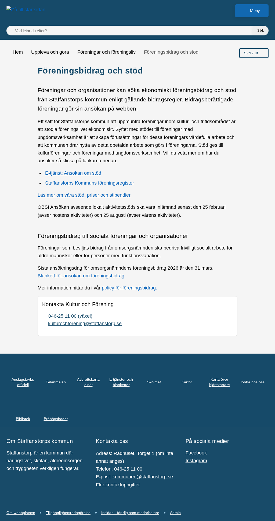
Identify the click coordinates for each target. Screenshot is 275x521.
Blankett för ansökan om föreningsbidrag (81, 275)
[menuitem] (254, 53)
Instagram (196, 460)
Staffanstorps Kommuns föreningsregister (89, 183)
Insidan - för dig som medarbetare (130, 513)
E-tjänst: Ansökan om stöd (73, 173)
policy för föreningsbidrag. (129, 288)
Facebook (196, 453)
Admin (175, 513)
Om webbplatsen (20, 513)
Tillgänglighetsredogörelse (68, 513)
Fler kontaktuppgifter (118, 484)
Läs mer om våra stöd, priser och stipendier (84, 195)
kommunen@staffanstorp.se (143, 476)
